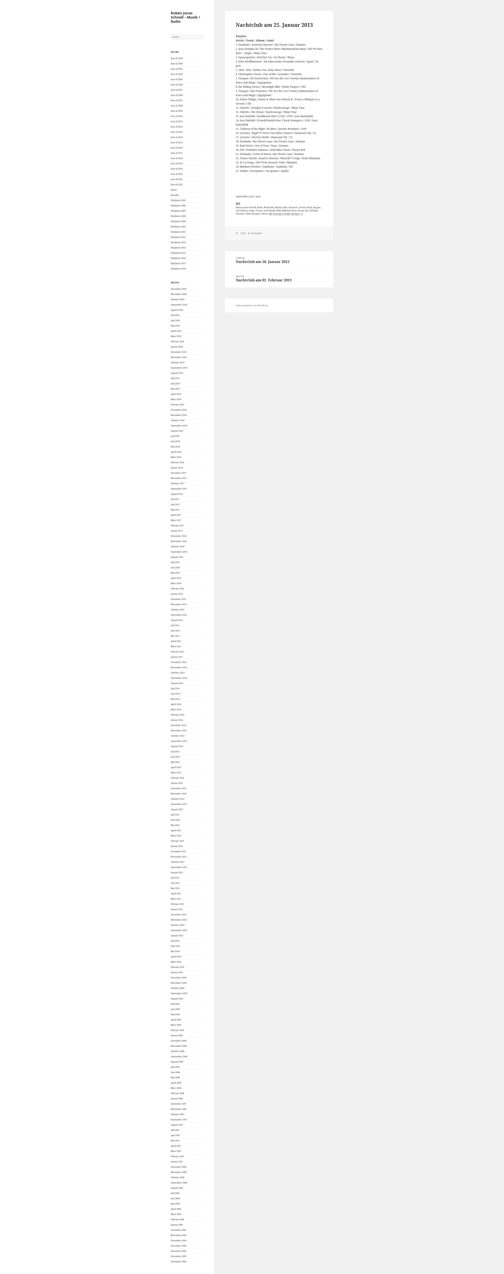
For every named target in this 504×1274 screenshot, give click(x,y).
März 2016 (176, 583)
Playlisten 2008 (178, 216)
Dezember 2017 (178, 472)
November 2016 (179, 541)
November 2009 (179, 982)
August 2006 (177, 1187)
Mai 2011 (175, 888)
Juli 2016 (175, 562)
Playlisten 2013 (178, 242)
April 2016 (176, 578)
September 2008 (179, 1056)
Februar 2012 (177, 840)
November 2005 (179, 1235)
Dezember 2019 (178, 352)
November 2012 (179, 793)
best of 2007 (177, 100)
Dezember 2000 (178, 1261)
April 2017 (176, 515)
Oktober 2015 (177, 609)
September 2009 (179, 993)
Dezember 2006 (178, 1166)
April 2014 (176, 704)
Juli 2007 (175, 1130)
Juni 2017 (175, 504)
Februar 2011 (177, 904)
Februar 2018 (177, 462)
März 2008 (176, 1088)
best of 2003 (177, 79)
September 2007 (179, 1119)
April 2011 (176, 893)
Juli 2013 (175, 751)
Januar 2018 (177, 467)
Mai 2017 (175, 509)
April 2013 (176, 767)
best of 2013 (177, 132)
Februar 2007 (177, 1156)
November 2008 (179, 1046)
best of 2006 (177, 95)
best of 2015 (177, 142)
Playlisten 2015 (178, 252)
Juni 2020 (175, 320)
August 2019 (177, 373)
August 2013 (177, 746)
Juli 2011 (175, 877)
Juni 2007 (175, 1135)
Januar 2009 (177, 1035)
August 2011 (177, 872)
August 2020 (177, 309)
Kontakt (175, 195)
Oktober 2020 (177, 299)
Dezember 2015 (178, 599)
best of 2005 (177, 89)
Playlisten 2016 (178, 258)
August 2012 (177, 809)
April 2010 (176, 956)
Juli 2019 (175, 378)
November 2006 (179, 1172)
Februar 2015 (177, 651)
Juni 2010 (175, 946)
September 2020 (179, 304)
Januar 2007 (177, 1161)
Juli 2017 (175, 499)
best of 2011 (177, 121)
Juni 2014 (175, 693)
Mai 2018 (175, 446)
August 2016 (177, 557)
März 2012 (176, 835)
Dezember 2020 (178, 288)
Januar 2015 (177, 656)
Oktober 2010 (177, 925)
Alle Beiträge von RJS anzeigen (284, 213)
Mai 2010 (175, 951)
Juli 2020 (175, 315)
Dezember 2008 (178, 1040)
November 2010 (179, 919)
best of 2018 (177, 158)
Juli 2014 (175, 688)
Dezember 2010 (178, 914)
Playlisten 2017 (178, 263)
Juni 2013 (175, 756)
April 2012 (176, 830)
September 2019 (179, 367)
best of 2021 (177, 179)
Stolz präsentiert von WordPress (252, 305)
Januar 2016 (177, 593)
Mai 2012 (175, 825)
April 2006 (176, 1208)
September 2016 (179, 551)
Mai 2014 (175, 699)
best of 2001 (177, 68)
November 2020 (179, 294)
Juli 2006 (175, 1193)
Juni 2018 (175, 441)
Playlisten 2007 (178, 210)
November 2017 (179, 478)
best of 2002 (177, 74)
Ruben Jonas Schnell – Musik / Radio (185, 17)
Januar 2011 (177, 909)
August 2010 (177, 935)
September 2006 (179, 1182)
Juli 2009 (175, 1003)
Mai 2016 (175, 572)
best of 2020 (177, 174)
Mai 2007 (175, 1140)
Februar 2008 (177, 1093)
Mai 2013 (175, 762)
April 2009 (176, 1019)
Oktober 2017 (177, 483)
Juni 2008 (175, 1072)
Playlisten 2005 (178, 200)
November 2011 (179, 856)
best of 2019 (177, 163)
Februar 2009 (177, 1030)
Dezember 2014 (178, 662)
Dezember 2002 (178, 1251)
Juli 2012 (175, 814)
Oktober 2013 (177, 735)
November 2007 (179, 1109)
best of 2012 (177, 126)
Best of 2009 (177, 110)
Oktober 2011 (177, 862)
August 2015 (177, 620)
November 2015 (179, 604)
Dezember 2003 (178, 1245)
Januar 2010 (177, 972)
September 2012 (179, 804)
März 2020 (176, 336)
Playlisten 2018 (178, 268)
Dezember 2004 (178, 1240)
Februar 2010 (177, 967)
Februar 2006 (177, 1219)
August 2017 (177, 493)
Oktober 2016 (177, 546)
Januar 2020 (177, 346)
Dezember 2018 (178, 409)
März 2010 (176, 961)
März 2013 (176, 772)
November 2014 (179, 667)
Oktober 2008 (177, 1051)
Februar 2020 (177, 341)
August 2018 (177, 430)
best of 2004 (177, 84)
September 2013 (179, 741)
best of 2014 (177, 137)
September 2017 (179, 488)
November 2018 (179, 415)
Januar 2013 (177, 783)
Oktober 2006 (177, 1177)
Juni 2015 (175, 630)
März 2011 (176, 898)
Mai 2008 (175, 1077)
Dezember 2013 (178, 725)
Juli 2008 (175, 1067)
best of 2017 (177, 153)
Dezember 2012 (178, 788)
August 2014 (177, 683)
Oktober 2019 (177, 362)
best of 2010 (177, 116)
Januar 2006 (177, 1224)
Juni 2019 (175, 383)
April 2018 (176, 451)
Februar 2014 (177, 714)
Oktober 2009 (177, 988)
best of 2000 (177, 63)
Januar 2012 (177, 846)
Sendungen (256, 233)
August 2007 (177, 1124)
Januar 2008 (177, 1098)
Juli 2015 (175, 625)
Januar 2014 (177, 720)
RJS (244, 233)
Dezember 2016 (178, 536)
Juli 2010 (175, 940)
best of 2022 (177, 184)
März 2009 (176, 1024)
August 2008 (177, 1061)
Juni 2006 (175, 1198)
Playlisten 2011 (178, 231)
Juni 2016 (175, 567)
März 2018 (176, 457)
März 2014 (176, 709)
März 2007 (176, 1151)
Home (174, 189)
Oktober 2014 (177, 672)
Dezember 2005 (178, 1230)
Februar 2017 (177, 525)
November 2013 (179, 730)
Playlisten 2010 (178, 226)
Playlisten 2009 (178, 221)
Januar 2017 (177, 530)
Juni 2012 (175, 819)
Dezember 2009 (178, 977)
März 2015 (176, 646)
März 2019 (176, 399)
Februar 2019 (177, 404)
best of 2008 (177, 105)
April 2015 (176, 641)
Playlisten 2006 (178, 205)
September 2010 (179, 930)
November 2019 (179, 357)
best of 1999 (177, 58)
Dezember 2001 (178, 1256)
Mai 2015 (175, 635)
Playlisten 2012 (178, 237)
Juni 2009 (175, 1009)
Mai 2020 (175, 325)
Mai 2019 (175, 388)
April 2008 (176, 1082)
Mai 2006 (175, 1203)
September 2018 (179, 425)
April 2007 (176, 1145)
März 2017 (176, 520)
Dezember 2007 (178, 1103)
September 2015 (179, 614)
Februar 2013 (177, 777)
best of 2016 (177, 147)
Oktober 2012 (177, 798)
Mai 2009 (175, 1014)
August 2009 (177, 998)
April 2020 (176, 331)
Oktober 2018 (177, 420)
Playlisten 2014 (178, 247)
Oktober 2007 (177, 1114)
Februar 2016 (177, 588)
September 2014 (179, 677)
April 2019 (176, 394)
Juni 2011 (175, 883)
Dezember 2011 (178, 851)
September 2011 (179, 867)
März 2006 (176, 1214)
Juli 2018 (175, 436)
